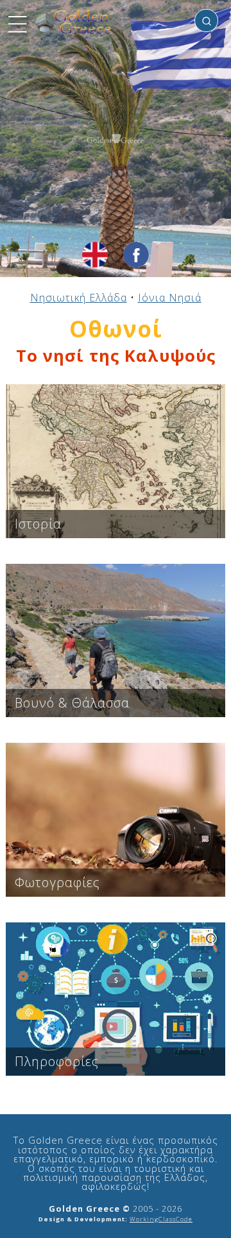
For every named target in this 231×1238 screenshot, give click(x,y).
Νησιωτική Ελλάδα (78, 298)
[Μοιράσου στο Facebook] (136, 254)
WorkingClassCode (161, 1219)
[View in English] (95, 254)
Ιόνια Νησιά (169, 298)
